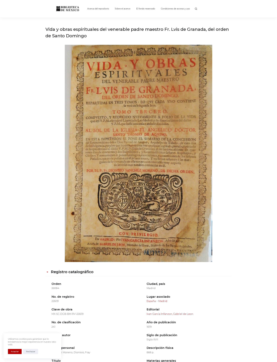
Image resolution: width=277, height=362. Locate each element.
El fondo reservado (145, 8)
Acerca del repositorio (98, 8)
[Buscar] (196, 9)
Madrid (162, 301)
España (151, 301)
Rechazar (30, 351)
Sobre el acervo (122, 8)
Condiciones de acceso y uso (175, 8)
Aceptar (15, 351)
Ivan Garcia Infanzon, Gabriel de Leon (170, 313)
